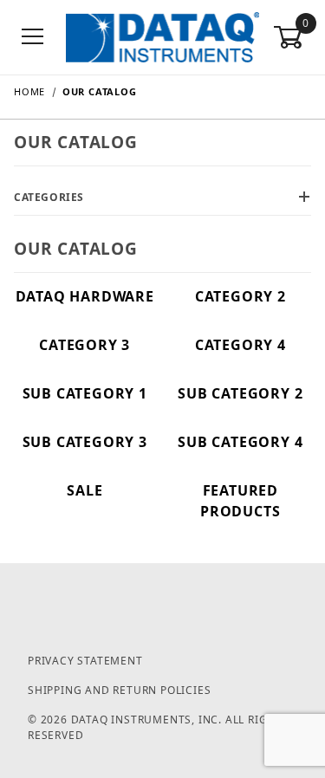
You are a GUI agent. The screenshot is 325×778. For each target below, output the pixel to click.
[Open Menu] (33, 37)
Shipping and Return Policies (119, 690)
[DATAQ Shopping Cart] (162, 36)
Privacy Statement (85, 660)
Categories (49, 197)
